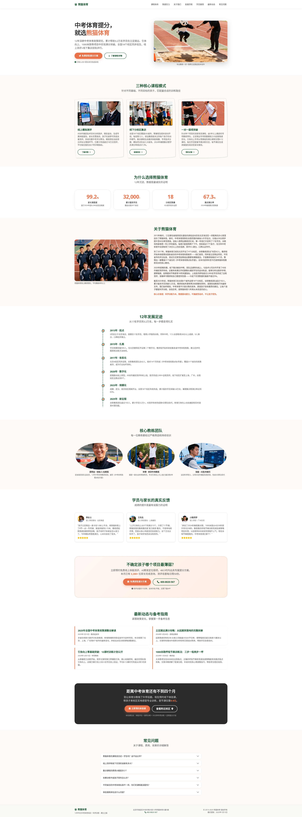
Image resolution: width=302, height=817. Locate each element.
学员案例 (200, 4)
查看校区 (137, 152)
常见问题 (222, 4)
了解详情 (85, 152)
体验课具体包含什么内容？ (114, 792)
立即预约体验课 (139, 708)
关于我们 (177, 4)
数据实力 (166, 4)
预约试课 (189, 152)
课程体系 (155, 4)
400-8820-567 (167, 581)
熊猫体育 (83, 4)
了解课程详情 (116, 55)
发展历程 (189, 4)
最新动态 (211, 4)
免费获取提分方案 (90, 55)
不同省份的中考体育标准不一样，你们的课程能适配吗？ (126, 785)
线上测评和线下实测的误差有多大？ (118, 763)
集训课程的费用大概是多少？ (115, 770)
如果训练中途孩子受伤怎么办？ (116, 777)
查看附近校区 (163, 708)
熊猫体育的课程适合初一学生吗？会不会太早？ (123, 756)
